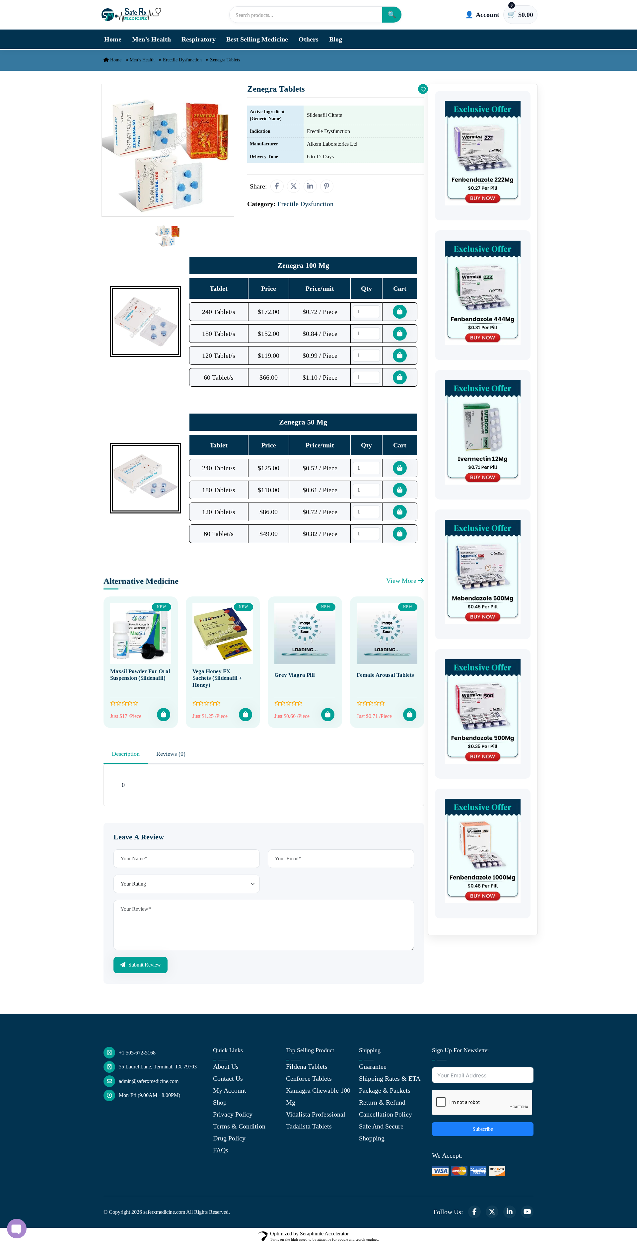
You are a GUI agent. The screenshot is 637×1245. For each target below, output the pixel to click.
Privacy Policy (232, 1114)
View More (402, 580)
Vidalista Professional (315, 1114)
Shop (220, 1102)
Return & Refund (382, 1102)
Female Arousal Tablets (385, 675)
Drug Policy (229, 1138)
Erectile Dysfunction (182, 59)
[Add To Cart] (163, 714)
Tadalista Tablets (309, 1126)
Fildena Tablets (306, 1066)
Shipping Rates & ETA (389, 1078)
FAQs (220, 1150)
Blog (335, 39)
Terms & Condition (239, 1126)
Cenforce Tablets (309, 1078)
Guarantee (373, 1066)
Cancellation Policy (385, 1114)
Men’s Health (151, 39)
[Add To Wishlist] (423, 89)
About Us (226, 1066)
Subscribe (482, 1129)
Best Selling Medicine (257, 39)
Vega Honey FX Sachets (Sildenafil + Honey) (217, 678)
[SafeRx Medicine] (133, 14)
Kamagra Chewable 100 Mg (318, 1096)
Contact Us (228, 1078)
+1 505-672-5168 (137, 1052)
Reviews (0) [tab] (170, 753)
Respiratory (198, 39)
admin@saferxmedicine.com (148, 1081)
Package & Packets (384, 1090)
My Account (229, 1090)
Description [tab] (126, 753)
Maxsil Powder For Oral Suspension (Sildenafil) (140, 674)
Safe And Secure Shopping (381, 1132)
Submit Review (144, 965)
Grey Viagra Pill (294, 675)
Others (308, 39)
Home (112, 39)
